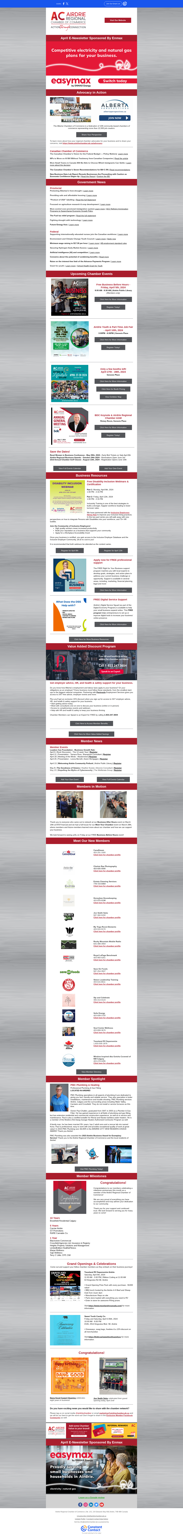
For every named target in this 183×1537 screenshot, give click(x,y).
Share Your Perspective (92, 135)
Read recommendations (120, 170)
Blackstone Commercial (60, 1241)
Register (93, 752)
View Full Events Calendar (70, 468)
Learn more (123, 154)
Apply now (111, 239)
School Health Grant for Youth (89, 266)
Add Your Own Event (113, 468)
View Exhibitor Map (113, 397)
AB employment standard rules (114, 243)
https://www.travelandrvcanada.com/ (105, 1306)
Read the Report (88, 176)
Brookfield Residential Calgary (63, 1221)
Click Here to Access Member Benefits (91, 723)
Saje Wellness (56, 1253)
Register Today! (113, 307)
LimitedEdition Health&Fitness (63, 1248)
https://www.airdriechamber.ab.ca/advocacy (82, 143)
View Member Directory (91, 1072)
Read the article (121, 158)
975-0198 (101, 900)
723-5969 (101, 884)
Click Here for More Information (113, 299)
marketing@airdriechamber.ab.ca (114, 1413)
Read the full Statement (86, 200)
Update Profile (80, 1519)
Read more (104, 257)
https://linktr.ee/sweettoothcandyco (104, 1337)
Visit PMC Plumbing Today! (91, 1169)
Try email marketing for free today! (91, 1533)
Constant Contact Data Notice (97, 1519)
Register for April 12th (113, 550)
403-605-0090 (100, 869)
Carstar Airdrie (56, 1228)
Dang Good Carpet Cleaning (63, 1398)
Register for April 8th (69, 550)
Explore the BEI (103, 176)
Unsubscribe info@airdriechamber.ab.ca (91, 1516)
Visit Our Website (118, 20)
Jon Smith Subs (101, 1398)
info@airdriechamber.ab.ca (90, 1522)
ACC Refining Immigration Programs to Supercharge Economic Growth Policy (89, 210)
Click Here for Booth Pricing (113, 389)
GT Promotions (56, 1231)
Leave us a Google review (91, 1497)
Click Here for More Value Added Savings (91, 734)
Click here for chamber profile (107, 855)
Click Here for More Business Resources (91, 639)
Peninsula (101, 692)
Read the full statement (86, 216)
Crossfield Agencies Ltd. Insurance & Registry (70, 1243)
